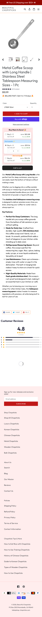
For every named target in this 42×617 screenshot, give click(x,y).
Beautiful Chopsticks (9, 9)
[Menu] (38, 9)
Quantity (33, 103)
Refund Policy (9, 511)
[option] (10, 59)
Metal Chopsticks (11, 441)
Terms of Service (11, 523)
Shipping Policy (10, 506)
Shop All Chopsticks (12, 418)
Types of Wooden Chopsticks (15, 567)
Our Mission (9, 479)
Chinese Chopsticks (12, 435)
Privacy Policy (9, 517)
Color (5, 103)
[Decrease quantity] (8, 151)
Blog (6, 473)
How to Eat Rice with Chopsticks (17, 544)
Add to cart (17, 168)
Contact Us (8, 491)
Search (7, 467)
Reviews (7, 485)
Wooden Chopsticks (12, 447)
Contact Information (12, 529)
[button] (10, 89)
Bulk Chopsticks (10, 453)
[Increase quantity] (17, 151)
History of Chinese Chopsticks (16, 555)
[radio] (17, 135)
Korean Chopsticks (11, 429)
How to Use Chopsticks (13, 573)
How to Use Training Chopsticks (17, 550)
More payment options (21, 124)
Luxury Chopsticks (11, 423)
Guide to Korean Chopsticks (15, 561)
